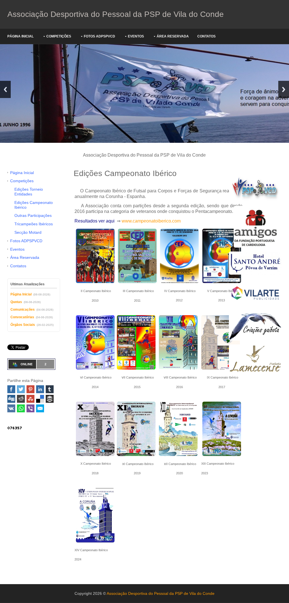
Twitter (21, 389)
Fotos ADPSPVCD (99, 36)
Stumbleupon (30, 399)
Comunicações (22, 309)
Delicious (40, 399)
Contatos (206, 36)
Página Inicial (20, 36)
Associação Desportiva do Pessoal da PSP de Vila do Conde (115, 14)
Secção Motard (27, 232)
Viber (30, 408)
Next (283, 89)
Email (40, 408)
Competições (58, 36)
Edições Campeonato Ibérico (33, 205)
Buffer (50, 399)
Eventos (136, 36)
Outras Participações (33, 215)
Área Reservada (173, 36)
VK (11, 408)
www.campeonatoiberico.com (151, 221)
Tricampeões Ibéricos (33, 224)
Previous (5, 89)
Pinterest (30, 389)
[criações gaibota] (255, 325)
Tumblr (50, 389)
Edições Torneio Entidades (28, 191)
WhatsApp (21, 408)
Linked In (40, 389)
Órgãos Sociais (22, 325)
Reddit (21, 399)
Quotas (16, 302)
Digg (11, 399)
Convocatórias (22, 317)
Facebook (11, 389)
